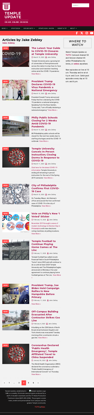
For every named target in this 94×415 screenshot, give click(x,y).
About (72, 28)
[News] (15, 57)
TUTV (68, 55)
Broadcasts (28, 28)
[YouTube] (91, 33)
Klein (43, 407)
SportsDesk (15, 28)
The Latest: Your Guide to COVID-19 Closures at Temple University (46, 51)
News (4, 28)
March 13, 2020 (39, 93)
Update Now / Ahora (46, 28)
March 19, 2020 (39, 57)
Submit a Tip (62, 28)
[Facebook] (77, 33)
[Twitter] (81, 33)
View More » (36, 74)
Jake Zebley (8, 43)
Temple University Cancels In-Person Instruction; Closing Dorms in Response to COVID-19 (45, 154)
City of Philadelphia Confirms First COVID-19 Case (45, 188)
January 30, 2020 (39, 360)
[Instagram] (86, 33)
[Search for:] (80, 5)
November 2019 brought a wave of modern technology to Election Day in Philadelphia (46, 225)
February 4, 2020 (39, 324)
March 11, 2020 (39, 164)
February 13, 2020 (40, 220)
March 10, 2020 (39, 194)
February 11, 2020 (40, 253)
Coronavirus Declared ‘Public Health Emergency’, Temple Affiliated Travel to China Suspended (45, 351)
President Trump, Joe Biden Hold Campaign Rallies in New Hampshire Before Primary (45, 291)
